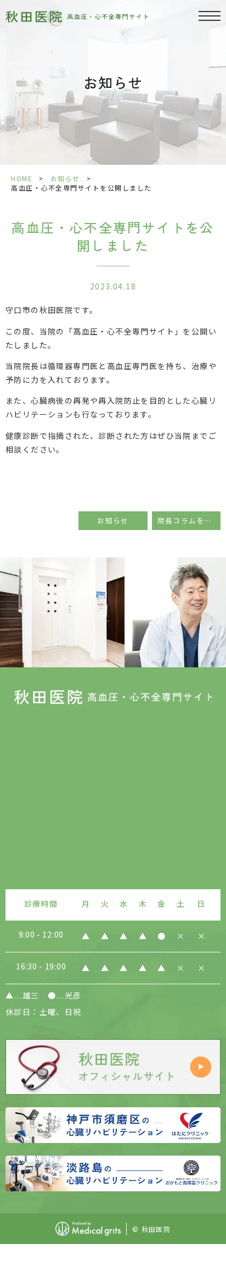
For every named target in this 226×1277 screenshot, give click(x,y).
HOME (21, 178)
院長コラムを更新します (189, 520)
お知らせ (65, 178)
